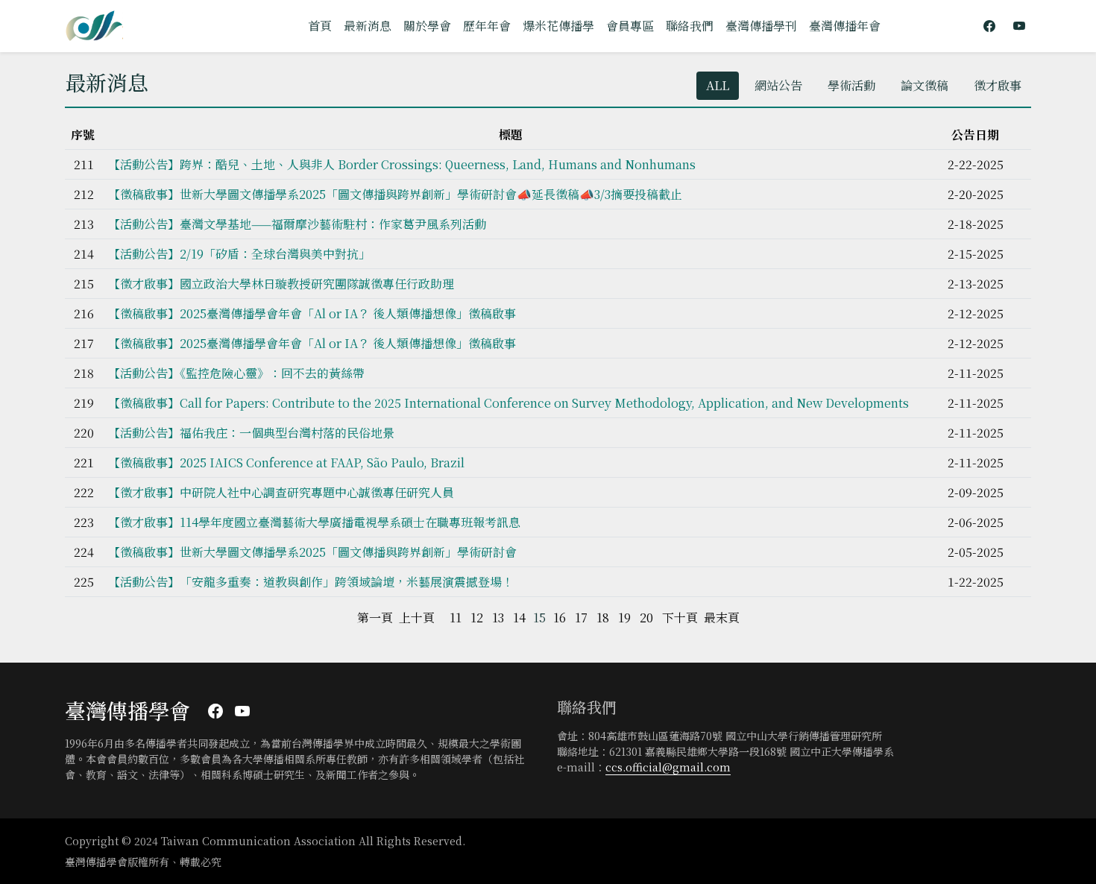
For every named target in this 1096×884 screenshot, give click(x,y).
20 (646, 617)
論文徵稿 (924, 85)
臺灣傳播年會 (845, 25)
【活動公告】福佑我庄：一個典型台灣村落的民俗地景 (251, 432)
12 (476, 617)
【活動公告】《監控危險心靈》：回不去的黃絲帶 (236, 373)
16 (559, 617)
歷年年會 (487, 25)
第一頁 (375, 617)
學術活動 (851, 85)
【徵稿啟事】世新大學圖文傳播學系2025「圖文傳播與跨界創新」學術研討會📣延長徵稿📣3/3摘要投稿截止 (395, 194)
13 (498, 617)
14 (519, 617)
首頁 (320, 25)
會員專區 (630, 25)
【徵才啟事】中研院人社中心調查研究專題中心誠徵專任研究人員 (281, 492)
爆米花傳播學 (558, 25)
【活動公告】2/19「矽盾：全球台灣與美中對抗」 (239, 253)
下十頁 (680, 617)
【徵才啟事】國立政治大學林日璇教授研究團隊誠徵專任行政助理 (281, 283)
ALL (717, 85)
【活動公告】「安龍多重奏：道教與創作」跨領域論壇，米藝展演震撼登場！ (311, 581)
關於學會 (427, 25)
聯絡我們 (690, 25)
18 (602, 617)
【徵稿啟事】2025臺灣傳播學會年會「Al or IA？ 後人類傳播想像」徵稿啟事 (312, 313)
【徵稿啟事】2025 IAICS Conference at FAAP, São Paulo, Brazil (286, 462)
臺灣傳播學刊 (761, 25)
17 (581, 617)
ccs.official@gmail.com (668, 767)
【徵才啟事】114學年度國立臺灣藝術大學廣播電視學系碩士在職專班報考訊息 (314, 522)
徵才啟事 (997, 85)
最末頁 (722, 617)
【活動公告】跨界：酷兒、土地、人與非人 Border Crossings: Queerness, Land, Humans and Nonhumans (402, 164)
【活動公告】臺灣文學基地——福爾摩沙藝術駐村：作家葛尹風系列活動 (297, 224)
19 (624, 617)
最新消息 (367, 25)
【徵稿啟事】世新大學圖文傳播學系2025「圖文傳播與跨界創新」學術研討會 (312, 552)
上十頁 (417, 617)
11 (456, 617)
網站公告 (778, 85)
